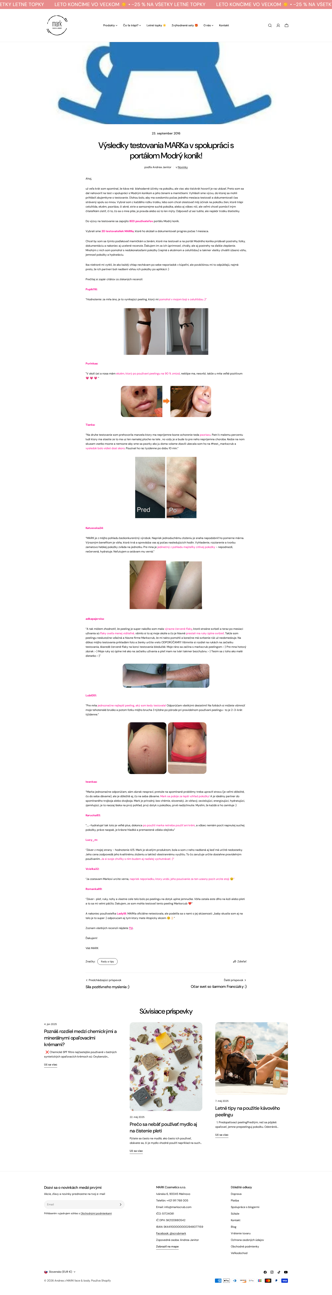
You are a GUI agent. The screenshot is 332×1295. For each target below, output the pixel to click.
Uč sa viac (50, 1064)
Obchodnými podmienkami (96, 1213)
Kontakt (235, 1220)
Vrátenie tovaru (241, 1233)
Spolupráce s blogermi (245, 1207)
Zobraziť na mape (167, 1246)
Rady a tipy (107, 961)
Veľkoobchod (239, 1253)
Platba (235, 1200)
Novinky (183, 167)
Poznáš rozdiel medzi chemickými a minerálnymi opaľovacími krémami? (80, 1038)
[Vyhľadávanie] (269, 25)
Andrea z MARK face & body (72, 1280)
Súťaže (235, 1213)
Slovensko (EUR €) (60, 1272)
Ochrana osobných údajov (247, 1240)
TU (131, 928)
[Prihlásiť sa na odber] (120, 1204)
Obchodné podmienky (245, 1246)
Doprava (236, 1194)
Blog (233, 1227)
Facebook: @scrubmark (171, 1233)
